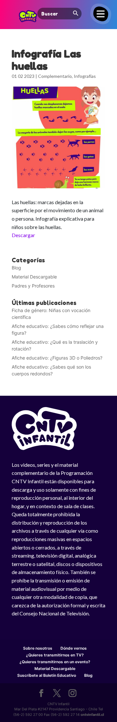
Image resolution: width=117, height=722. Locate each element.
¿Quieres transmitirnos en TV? (55, 655)
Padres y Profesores (33, 285)
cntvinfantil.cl (92, 714)
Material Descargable (34, 276)
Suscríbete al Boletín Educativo (46, 675)
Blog (16, 267)
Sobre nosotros (37, 648)
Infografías (85, 76)
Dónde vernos (73, 648)
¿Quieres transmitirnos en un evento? (55, 661)
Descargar (23, 235)
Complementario (55, 76)
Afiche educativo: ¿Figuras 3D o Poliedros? (57, 358)
